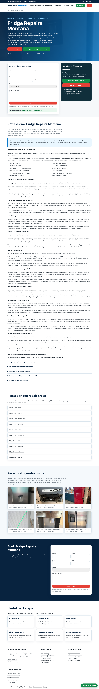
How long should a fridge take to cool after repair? (23, 376)
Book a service (37, 687)
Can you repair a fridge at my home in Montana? (22, 362)
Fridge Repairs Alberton (15, 457)
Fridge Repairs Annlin (15, 407)
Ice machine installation (74, 660)
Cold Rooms (57, 5)
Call (89, 5)
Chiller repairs (45, 662)
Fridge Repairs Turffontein (16, 452)
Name (10, 70)
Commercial (48, 5)
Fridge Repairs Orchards (16, 424)
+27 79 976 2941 (12, 660)
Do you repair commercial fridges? (19, 380)
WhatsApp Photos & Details (76, 80)
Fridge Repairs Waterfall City (17, 435)
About (30, 687)
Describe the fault (14, 90)
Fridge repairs (45, 653)
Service (11, 84)
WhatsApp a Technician (89, 685)
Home (32, 5)
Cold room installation (74, 653)
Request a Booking (33, 103)
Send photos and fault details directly (31, 110)
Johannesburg (17, 5)
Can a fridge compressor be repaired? (19, 371)
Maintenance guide (12, 679)
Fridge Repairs (39, 5)
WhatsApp (80, 5)
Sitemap (45, 687)
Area (35, 77)
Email (10, 77)
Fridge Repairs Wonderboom (17, 418)
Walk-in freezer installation (75, 655)
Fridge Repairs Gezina (15, 429)
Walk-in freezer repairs (47, 660)
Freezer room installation (74, 656)
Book (72, 5)
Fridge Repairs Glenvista (16, 446)
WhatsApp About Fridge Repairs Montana (36, 49)
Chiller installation (72, 658)
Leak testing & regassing (48, 655)
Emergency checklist (13, 677)
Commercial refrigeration (48, 656)
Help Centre (66, 5)
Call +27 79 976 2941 (15, 49)
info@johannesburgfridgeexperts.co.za (18, 661)
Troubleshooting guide (13, 675)
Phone (35, 70)
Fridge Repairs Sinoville (15, 413)
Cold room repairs (46, 658)
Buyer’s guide (11, 682)
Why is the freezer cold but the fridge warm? (21, 366)
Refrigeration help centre (14, 673)
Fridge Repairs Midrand (15, 441)
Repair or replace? (12, 680)
